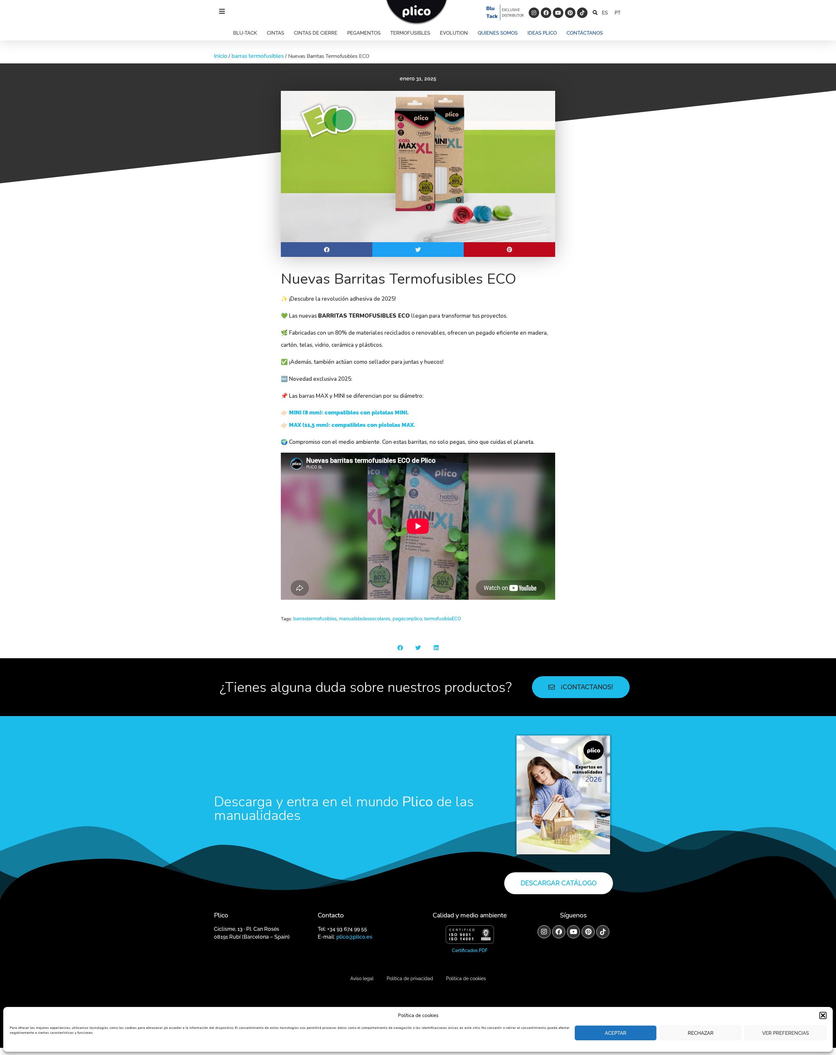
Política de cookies (466, 978)
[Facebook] (546, 13)
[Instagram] (534, 13)
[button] (823, 1015)
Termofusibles (410, 33)
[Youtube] (558, 13)
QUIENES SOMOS (498, 33)
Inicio (220, 56)
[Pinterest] (570, 13)
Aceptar (615, 1033)
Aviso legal (362, 978)
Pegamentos (363, 33)
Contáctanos (585, 33)
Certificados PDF (470, 950)
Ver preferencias (785, 1033)
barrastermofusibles (315, 618)
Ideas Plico (542, 33)
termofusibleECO (442, 618)
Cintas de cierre (315, 33)
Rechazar (701, 1033)
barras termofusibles (258, 56)
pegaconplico (407, 618)
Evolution (454, 33)
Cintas (275, 33)
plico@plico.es (354, 937)
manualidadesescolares (364, 618)
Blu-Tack (245, 33)
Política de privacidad (410, 978)
